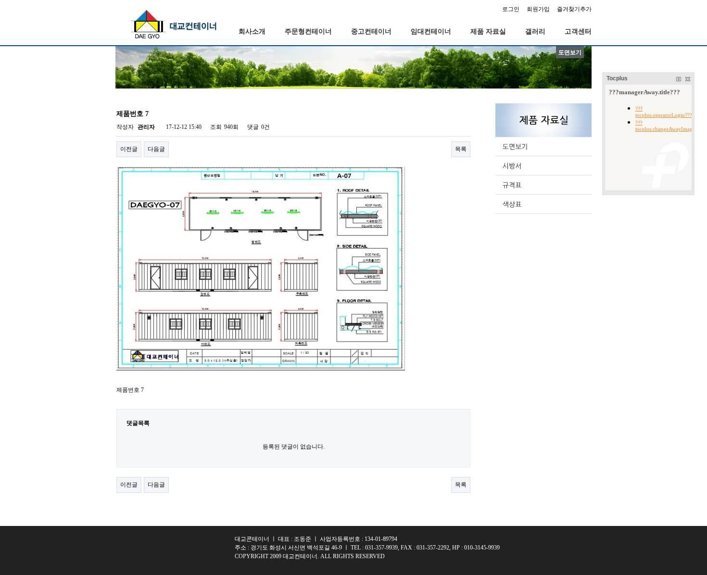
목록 (461, 149)
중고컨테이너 (371, 31)
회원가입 (538, 9)
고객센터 (578, 31)
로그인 (510, 9)
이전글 (129, 149)
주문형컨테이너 (308, 31)
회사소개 (252, 31)
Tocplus (617, 78)
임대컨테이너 (431, 31)
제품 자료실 (488, 31)
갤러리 (535, 31)
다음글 (156, 149)
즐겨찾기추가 (574, 9)
